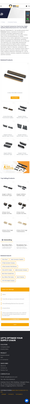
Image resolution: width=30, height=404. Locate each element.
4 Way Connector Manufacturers (9, 266)
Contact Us (4, 368)
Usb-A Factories (20, 277)
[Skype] (10, 398)
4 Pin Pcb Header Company (8, 280)
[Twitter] (6, 398)
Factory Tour (4, 370)
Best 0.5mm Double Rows (8, 273)
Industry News (4, 349)
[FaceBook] (2, 398)
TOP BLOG (11, 394)
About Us (3, 366)
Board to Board (5, 355)
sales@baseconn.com (11, 377)
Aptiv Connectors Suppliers (17, 259)
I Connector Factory (12, 22)
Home (3, 22)
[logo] (14, 6)
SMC (2, 357)
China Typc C (5, 259)
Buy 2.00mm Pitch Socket (8, 277)
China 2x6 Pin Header (7, 270)
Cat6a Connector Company (21, 270)
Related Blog (8, 240)
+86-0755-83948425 (9, 379)
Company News (5, 347)
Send (15, 324)
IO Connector (4, 359)
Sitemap (4, 394)
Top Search (19, 394)
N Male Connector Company (8, 263)
